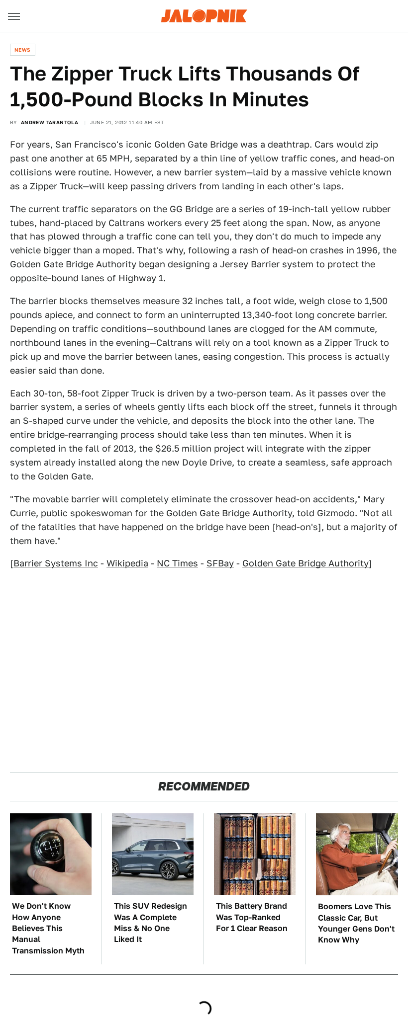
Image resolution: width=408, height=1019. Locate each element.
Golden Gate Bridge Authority (305, 563)
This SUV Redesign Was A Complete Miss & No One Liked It (150, 922)
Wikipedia (127, 563)
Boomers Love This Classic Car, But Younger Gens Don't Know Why (356, 923)
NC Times (177, 563)
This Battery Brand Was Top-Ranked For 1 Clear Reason (252, 917)
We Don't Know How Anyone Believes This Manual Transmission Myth (48, 928)
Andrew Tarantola (49, 122)
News (22, 50)
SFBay (220, 563)
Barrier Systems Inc (55, 563)
